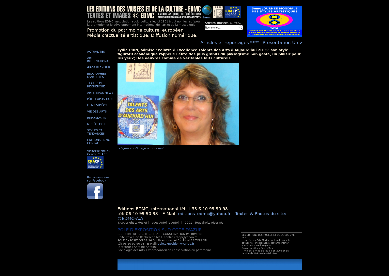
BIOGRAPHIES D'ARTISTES (97, 75)
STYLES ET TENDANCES (96, 132)
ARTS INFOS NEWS (100, 92)
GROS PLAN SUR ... (100, 67)
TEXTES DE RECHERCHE (96, 85)
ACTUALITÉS (96, 51)
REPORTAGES (96, 117)
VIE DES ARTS (97, 111)
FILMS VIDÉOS (97, 105)
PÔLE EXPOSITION (99, 99)
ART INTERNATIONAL (98, 59)
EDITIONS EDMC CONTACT (98, 141)
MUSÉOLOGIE (96, 124)
